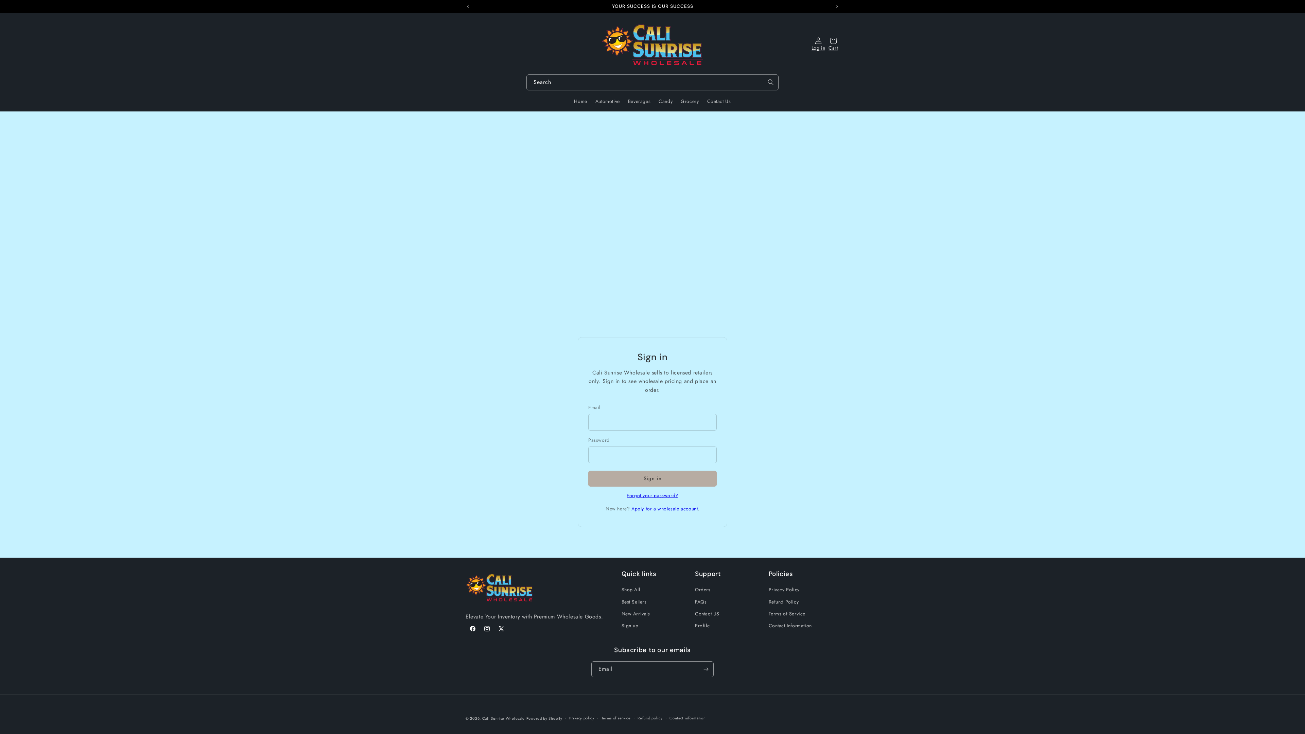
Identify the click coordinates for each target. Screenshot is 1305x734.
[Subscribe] (705, 669)
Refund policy (650, 718)
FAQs (701, 601)
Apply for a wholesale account (664, 508)
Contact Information (790, 625)
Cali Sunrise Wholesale (503, 718)
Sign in (653, 478)
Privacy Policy (784, 590)
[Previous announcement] (467, 6)
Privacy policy (581, 718)
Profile (702, 625)
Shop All (631, 590)
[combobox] (652, 82)
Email (594, 407)
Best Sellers (634, 601)
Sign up (630, 625)
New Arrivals (636, 613)
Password (599, 440)
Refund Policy (784, 601)
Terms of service (616, 718)
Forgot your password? (652, 495)
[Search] (770, 82)
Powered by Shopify (544, 718)
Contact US (707, 613)
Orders (703, 590)
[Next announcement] (837, 6)
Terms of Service (787, 613)
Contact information (687, 718)
